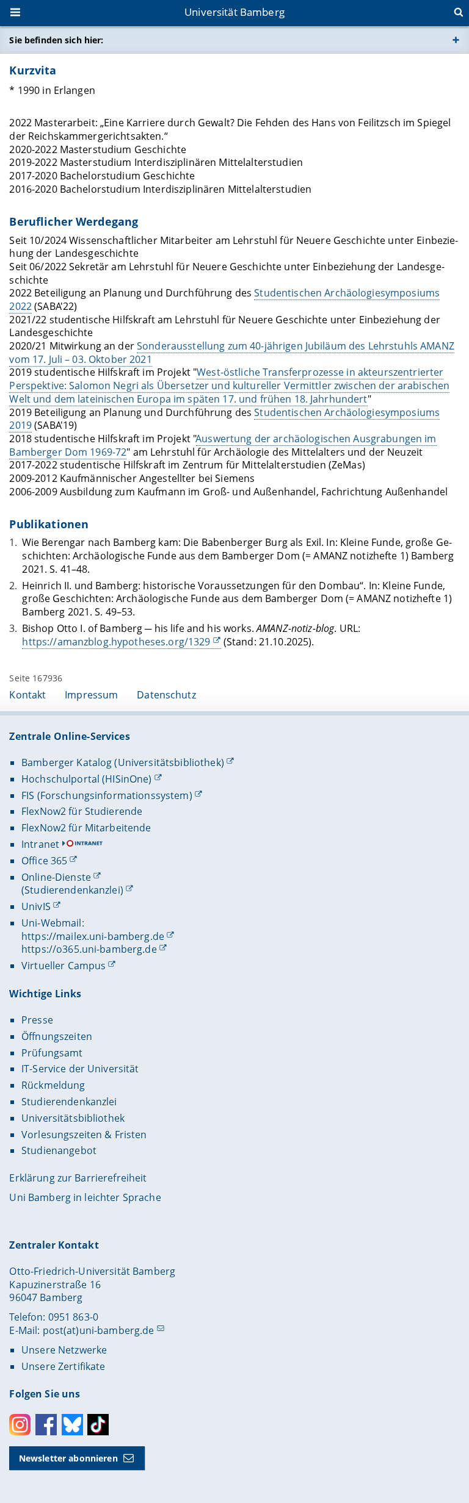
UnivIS (36, 906)
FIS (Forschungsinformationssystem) (106, 795)
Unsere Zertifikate (63, 1366)
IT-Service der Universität (80, 1068)
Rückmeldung (53, 1085)
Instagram (20, 1424)
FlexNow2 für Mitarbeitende (86, 827)
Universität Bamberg (234, 12)
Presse (37, 1020)
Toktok (98, 1424)
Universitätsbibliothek (73, 1118)
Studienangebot (58, 1150)
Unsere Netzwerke (64, 1350)
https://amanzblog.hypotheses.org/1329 (116, 641)
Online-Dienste (56, 877)
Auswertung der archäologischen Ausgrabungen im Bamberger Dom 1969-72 (222, 445)
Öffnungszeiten (56, 1036)
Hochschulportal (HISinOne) (86, 779)
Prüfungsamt (52, 1053)
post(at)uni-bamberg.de (99, 1330)
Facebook (46, 1424)
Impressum (91, 694)
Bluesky (72, 1424)
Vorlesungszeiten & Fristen (84, 1134)
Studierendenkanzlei (69, 1101)
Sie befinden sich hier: (56, 40)
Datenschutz (166, 694)
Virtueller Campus (63, 965)
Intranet (40, 844)
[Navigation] (16, 13)
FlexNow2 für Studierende (81, 811)
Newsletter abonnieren (68, 1458)
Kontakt (27, 694)
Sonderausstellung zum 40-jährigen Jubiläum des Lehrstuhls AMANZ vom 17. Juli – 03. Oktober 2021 (231, 352)
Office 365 (44, 860)
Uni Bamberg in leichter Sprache (85, 1197)
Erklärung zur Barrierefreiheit (78, 1178)
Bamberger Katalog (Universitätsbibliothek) (122, 762)
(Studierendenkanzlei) (72, 890)
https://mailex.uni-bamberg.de (92, 936)
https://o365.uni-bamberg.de (89, 949)
